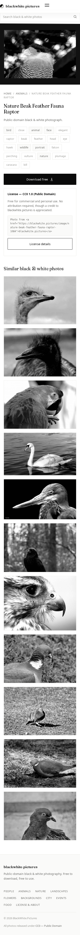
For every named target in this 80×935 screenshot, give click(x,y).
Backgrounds (31, 898)
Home (8, 93)
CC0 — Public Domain (48, 926)
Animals (22, 93)
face (49, 130)
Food (7, 905)
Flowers (10, 898)
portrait (40, 147)
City (49, 898)
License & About (28, 905)
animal (35, 130)
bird (8, 130)
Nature (40, 891)
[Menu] (47, 6)
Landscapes (59, 891)
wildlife (24, 147)
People (9, 891)
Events (61, 898)
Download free (37, 179)
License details (40, 244)
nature (44, 156)
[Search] (75, 17)
